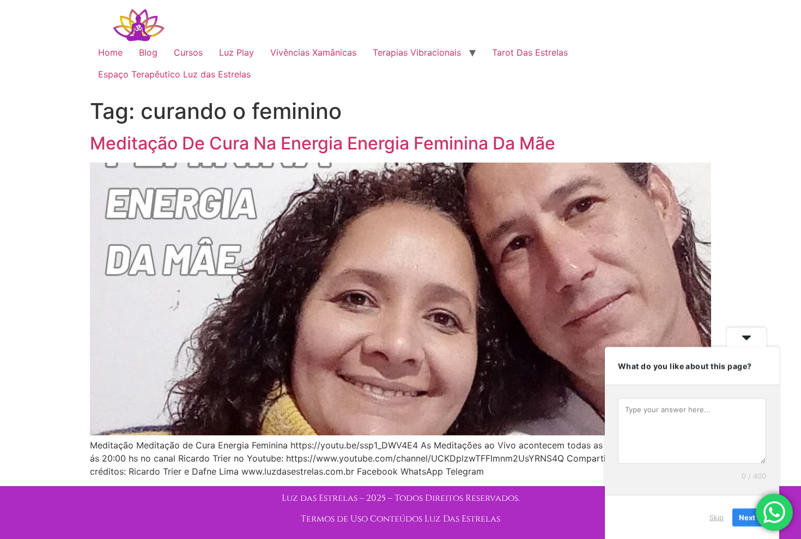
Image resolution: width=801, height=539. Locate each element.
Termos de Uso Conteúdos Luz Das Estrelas (400, 519)
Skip (716, 516)
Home (110, 52)
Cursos (188, 52)
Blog (148, 52)
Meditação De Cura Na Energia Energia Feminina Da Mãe (322, 143)
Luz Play (236, 52)
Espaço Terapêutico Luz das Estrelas (174, 74)
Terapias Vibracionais (417, 52)
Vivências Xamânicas (313, 52)
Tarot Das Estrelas (530, 52)
